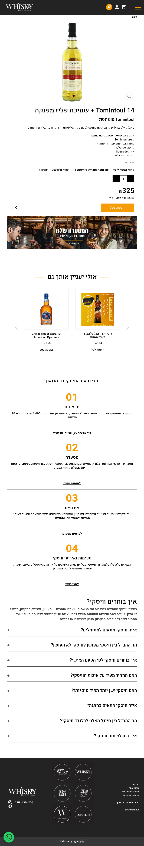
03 (72, 498)
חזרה (134, 17)
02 (72, 448)
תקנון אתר (134, 788)
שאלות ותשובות (131, 795)
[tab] (72, 631)
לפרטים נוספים (72, 534)
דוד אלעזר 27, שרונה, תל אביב (72, 433)
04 (72, 548)
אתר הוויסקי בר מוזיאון (128, 802)
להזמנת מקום (72, 483)
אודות (136, 784)
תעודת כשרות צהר (130, 791)
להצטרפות (72, 584)
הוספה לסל (117, 207)
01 (72, 397)
